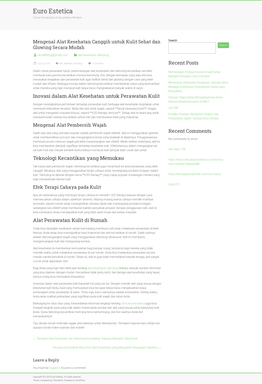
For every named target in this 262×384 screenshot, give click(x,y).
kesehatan (68, 63)
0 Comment (97, 63)
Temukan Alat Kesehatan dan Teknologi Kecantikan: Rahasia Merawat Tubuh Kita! (85, 338)
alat (61, 63)
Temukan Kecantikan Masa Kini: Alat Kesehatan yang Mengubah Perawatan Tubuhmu (106, 347)
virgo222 (173, 184)
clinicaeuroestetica (133, 303)
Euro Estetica (53, 11)
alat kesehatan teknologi (93, 55)
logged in (55, 368)
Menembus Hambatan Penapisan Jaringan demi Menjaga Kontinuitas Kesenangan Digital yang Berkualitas (198, 87)
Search (172, 40)
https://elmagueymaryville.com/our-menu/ (194, 174)
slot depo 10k (177, 149)
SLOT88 (173, 108)
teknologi (78, 63)
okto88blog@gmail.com (52, 55)
